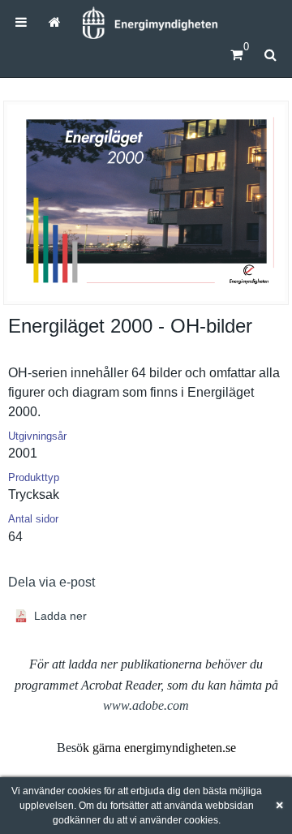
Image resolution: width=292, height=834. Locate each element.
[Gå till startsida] (54, 22)
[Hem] (150, 22)
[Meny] (21, 22)
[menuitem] (21, 22)
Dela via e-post (51, 582)
